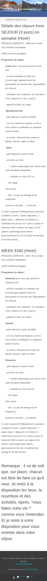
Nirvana (24, 569)
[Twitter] (21, 577)
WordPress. (34, 569)
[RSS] (30, 577)
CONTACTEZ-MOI (23, 564)
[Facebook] (14, 577)
